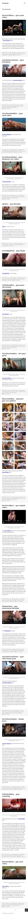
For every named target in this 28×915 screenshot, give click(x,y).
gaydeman (4, 107)
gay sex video (18, 151)
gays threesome (5, 347)
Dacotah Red (4, 151)
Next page (26, 910)
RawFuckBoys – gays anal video (13, 16)
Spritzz (11, 243)
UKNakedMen (15, 345)
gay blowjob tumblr (18, 904)
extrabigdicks (21, 277)
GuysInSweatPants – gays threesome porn (13, 657)
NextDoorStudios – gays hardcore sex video (12, 158)
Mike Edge (7, 601)
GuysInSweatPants (16, 105)
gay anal (3, 788)
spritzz (3, 245)
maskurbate (12, 651)
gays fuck (8, 107)
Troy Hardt (10, 280)
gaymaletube (20, 244)
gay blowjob (9, 151)
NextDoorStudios (14, 195)
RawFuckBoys (13, 52)
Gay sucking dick (9, 244)
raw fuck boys (11, 601)
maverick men (8, 499)
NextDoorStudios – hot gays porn (14, 354)
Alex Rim (23, 786)
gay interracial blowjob (10, 650)
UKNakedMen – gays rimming (11, 795)
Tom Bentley (9, 55)
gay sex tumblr (22, 346)
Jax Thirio (23, 53)
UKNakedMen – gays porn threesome (13, 286)
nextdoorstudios (15, 197)
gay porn (7, 53)
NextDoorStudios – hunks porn (13, 720)
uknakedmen (14, 856)
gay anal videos (21, 52)
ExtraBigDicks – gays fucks (13, 251)
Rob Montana (4, 280)
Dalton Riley (4, 391)
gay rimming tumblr (9, 600)
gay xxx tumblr (15, 53)
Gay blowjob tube (9, 788)
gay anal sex (4, 904)
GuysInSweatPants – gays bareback (13, 61)
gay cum (13, 391)
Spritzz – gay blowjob (11, 204)
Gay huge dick (15, 279)
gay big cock (10, 279)
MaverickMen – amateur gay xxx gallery (13, 400)
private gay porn (14, 499)
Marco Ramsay (8, 856)
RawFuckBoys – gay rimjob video (13, 506)
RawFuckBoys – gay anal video (12, 862)
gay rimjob (11, 711)
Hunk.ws (5, 3)
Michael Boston (8, 197)
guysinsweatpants (13, 107)
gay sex (10, 53)
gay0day (6, 713)
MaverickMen (15, 497)
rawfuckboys (4, 55)
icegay (19, 53)
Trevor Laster (11, 789)
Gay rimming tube (17, 711)
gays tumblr (4, 152)
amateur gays (22, 497)
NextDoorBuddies (14, 149)
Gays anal (23, 151)
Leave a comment (17, 55)
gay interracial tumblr (19, 650)
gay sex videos (11, 196)
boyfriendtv (22, 390)
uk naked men (14, 347)
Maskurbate (15, 649)
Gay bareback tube (10, 904)
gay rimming (21, 391)
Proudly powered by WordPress (8, 913)
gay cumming (10, 106)
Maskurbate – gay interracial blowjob (10, 607)
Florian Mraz (8, 346)
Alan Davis (21, 345)
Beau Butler (21, 149)
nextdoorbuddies (10, 152)
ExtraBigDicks (14, 277)
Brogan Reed (21, 903)
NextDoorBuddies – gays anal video (12, 114)
